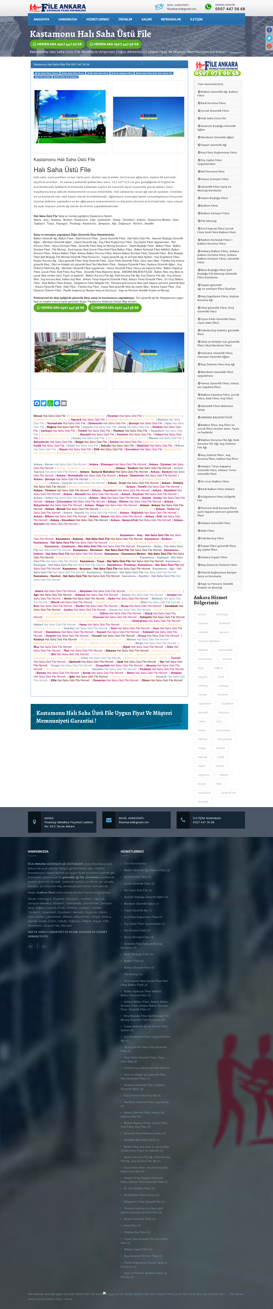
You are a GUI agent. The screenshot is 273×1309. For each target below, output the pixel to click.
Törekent (222, 694)
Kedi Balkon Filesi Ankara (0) (142, 1195)
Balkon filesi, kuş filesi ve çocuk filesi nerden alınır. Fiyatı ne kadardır (218, 428)
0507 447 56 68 (203, 822)
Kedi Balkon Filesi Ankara (218, 489)
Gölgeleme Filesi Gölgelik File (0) (144, 1201)
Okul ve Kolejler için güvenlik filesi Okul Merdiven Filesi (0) (143, 1076)
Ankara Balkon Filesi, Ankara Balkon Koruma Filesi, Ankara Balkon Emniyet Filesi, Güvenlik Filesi (218, 256)
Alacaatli (203, 712)
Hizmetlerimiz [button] (97, 19)
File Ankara (237, 1294)
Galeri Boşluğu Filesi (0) (139, 954)
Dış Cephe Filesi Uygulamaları (209, 162)
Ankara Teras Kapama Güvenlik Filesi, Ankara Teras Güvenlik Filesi (216, 470)
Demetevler (205, 659)
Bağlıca (218, 668)
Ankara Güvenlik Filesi (215, 523)
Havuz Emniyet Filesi (215, 179)
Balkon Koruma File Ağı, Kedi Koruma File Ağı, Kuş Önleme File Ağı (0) (145, 1159)
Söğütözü (203, 775)
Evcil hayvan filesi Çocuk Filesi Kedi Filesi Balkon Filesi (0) (144, 983)
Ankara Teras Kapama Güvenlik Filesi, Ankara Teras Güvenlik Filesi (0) (144, 1180)
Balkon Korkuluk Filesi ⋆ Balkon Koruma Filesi (215, 241)
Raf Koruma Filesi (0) (137, 930)
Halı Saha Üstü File (50, 416)
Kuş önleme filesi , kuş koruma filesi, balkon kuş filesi (217, 456)
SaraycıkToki (228, 792)
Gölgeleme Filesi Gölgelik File (216, 498)
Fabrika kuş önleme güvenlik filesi (218, 332)
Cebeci (202, 721)
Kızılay (201, 730)
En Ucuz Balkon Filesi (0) (139, 1188)
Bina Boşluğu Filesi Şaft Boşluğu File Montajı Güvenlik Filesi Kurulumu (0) (145, 1018)
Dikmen (202, 739)
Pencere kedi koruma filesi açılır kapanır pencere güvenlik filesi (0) (142, 1210)
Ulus (219, 721)
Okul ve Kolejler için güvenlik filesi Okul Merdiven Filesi (218, 343)
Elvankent (224, 623)
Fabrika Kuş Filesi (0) (137, 1232)
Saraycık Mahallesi (209, 641)
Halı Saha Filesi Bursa (74, 73)
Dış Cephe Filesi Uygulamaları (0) (144, 923)
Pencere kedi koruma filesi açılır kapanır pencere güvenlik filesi (217, 511)
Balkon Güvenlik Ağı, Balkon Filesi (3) (147, 870)
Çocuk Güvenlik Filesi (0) (139, 883)
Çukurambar (223, 730)
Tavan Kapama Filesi (123, 73)
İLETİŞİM (196, 19)
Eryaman (203, 623)
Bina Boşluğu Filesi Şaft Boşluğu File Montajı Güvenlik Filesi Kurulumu (217, 273)
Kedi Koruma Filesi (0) (138, 877)
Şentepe (227, 659)
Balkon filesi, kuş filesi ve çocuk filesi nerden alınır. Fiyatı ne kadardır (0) (145, 1148)
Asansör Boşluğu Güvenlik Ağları (216, 127)
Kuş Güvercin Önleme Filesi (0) (143, 1256)
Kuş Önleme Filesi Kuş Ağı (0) (142, 1095)
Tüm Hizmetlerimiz (210, 84)
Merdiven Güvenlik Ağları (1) (141, 903)
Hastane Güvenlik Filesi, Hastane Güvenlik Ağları (215, 354)
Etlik (218, 784)
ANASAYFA (41, 19)
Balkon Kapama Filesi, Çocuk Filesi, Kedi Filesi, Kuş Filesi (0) (144, 1125)
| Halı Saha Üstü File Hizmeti (55, 591)
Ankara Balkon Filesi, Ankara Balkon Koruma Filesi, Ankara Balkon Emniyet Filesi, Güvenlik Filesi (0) (145, 1005)
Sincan (202, 614)
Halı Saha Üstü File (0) (138, 890)
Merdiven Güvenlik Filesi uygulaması (215, 373)
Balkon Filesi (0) (134, 961)
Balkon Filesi (209, 205)
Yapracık (224, 632)
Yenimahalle (225, 650)
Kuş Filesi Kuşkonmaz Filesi (219, 152)
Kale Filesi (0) (132, 1225)
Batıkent (203, 650)
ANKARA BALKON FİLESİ (216, 417)
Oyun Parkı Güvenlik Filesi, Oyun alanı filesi (216, 320)
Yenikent (203, 632)
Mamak (202, 757)
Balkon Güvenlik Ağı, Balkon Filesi (217, 93)
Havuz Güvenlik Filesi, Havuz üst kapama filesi (218, 385)
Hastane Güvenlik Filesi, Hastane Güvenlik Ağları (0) (143, 1087)
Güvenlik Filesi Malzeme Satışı (215, 407)
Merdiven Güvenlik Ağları (217, 137)
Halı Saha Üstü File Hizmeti (61, 464)
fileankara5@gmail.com (134, 822)
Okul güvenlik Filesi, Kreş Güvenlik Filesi (215, 309)
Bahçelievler (225, 739)
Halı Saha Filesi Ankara (47, 73)
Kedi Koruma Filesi (213, 103)
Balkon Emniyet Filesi (215, 213)
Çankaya (223, 685)
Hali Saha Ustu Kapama (66, 77)
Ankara (220, 748)
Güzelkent (228, 703)
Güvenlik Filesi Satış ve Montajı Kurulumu (214, 188)
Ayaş (201, 668)
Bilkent (224, 775)
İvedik (220, 757)
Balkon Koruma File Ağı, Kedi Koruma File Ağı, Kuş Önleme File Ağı (218, 443)
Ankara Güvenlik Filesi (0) (140, 1219)
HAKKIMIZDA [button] (67, 19)
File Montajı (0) (133, 974)
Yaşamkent (204, 703)
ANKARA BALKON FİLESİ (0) (142, 1140)
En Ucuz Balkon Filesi (215, 481)
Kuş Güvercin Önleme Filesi (219, 565)
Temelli (202, 694)
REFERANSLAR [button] (171, 19)
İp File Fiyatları (44, 77)
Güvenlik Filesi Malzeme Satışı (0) (145, 1133)
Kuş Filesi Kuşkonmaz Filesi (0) (143, 917)
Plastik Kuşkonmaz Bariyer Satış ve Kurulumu (217, 574)
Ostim (201, 766)
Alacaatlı (203, 801)
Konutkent (204, 792)
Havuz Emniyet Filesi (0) (139, 937)
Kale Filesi (207, 530)
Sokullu (220, 766)
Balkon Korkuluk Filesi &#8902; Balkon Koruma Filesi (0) (141, 993)
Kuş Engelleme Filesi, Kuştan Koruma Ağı (218, 298)
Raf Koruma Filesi (213, 171)
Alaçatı (202, 784)
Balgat (202, 748)
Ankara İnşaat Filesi (214, 557)
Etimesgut (222, 614)
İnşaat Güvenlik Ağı (214, 145)
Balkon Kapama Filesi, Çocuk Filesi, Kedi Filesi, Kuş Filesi (218, 396)
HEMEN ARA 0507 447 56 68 (59, 44)
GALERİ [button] (147, 19)
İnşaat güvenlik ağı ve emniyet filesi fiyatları (216, 286)
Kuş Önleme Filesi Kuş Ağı (218, 364)
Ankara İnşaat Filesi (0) (138, 1249)
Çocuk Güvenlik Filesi (215, 110)
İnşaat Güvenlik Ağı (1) (138, 910)
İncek (221, 676)
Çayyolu (202, 676)
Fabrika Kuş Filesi (212, 538)
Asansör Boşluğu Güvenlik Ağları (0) (146, 897)
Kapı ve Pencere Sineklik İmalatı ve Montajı (215, 585)
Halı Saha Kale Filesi (99, 73)
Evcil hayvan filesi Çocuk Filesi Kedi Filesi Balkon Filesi (216, 230)
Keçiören (223, 712)
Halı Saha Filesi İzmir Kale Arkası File (155, 73)
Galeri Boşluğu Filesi (214, 198)
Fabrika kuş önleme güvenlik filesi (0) (147, 1068)
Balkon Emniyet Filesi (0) (139, 967)
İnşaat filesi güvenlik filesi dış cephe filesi (216, 547)
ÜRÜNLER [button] (125, 19)
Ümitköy (203, 685)
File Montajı (209, 221)
